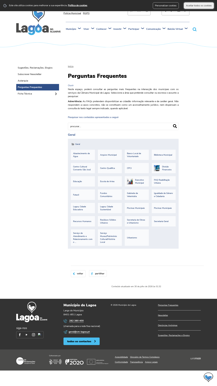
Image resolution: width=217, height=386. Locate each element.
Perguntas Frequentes (30, 87)
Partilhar (99, 273)
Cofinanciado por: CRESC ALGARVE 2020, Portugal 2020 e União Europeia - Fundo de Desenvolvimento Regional (78, 360)
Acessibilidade (121, 357)
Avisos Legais (151, 362)
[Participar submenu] (143, 28)
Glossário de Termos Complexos (145, 357)
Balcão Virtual (175, 29)
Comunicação (153, 29)
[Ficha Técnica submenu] (56, 93)
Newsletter (163, 315)
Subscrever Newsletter (29, 74)
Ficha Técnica (25, 93)
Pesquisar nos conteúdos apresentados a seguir (93, 117)
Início (71, 66)
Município (71, 29)
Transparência (136, 362)
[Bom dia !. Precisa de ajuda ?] (182, 377)
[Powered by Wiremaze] (195, 358)
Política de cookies (77, 5)
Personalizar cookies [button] (166, 5)
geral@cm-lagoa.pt (79, 331)
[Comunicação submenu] (164, 28)
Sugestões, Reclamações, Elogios (35, 67)
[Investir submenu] (125, 28)
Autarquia (23, 80)
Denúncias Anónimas (167, 325)
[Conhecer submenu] (110, 28)
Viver (86, 29)
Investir (117, 29)
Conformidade (121, 362)
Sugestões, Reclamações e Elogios (174, 335)
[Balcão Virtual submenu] (186, 28)
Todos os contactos (79, 341)
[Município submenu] (79, 28)
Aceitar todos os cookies (199, 5)
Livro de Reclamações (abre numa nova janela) (25, 361)
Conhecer (101, 29)
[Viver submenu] (93, 28)
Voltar (80, 273)
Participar (133, 29)
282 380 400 (76, 320)
